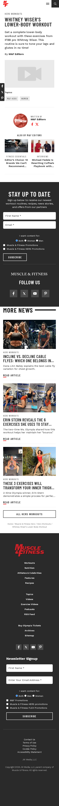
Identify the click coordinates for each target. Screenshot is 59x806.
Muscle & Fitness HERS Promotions (25, 249)
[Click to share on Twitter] (2, 92)
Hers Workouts (13, 14)
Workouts (29, 563)
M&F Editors (16, 54)
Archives (29, 630)
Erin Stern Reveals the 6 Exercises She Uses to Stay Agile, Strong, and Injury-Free (29, 424)
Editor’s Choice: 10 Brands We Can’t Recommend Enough (16, 164)
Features (29, 578)
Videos (29, 599)
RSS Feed (29, 614)
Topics (29, 594)
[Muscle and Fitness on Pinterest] (45, 293)
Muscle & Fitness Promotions (22, 245)
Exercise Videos (29, 604)
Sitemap (29, 635)
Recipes (29, 583)
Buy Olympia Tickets (29, 625)
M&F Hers (12, 98)
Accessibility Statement (29, 752)
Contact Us (29, 739)
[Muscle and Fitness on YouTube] (35, 293)
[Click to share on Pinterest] (2, 98)
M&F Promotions (19, 700)
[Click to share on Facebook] (2, 86)
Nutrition (30, 568)
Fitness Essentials (16, 156)
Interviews (42, 156)
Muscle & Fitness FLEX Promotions (28, 708)
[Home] (5, 6)
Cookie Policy (29, 749)
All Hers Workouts (29, 514)
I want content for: (29, 235)
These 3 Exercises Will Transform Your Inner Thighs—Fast (29, 487)
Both (21, 240)
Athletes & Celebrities (29, 573)
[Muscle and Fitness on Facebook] (13, 293)
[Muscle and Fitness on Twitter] (24, 293)
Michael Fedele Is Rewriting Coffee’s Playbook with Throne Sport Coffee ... (42, 166)
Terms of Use (29, 743)
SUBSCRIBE (15, 257)
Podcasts (30, 609)
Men (41, 240)
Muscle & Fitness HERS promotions (29, 704)
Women (24, 98)
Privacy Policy (30, 746)
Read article (12, 375)
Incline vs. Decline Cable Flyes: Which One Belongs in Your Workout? (27, 360)
